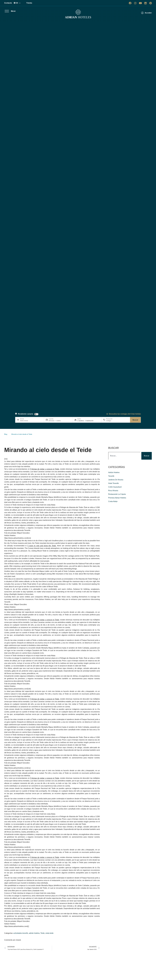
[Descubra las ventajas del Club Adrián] (107, 414)
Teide (42, 933)
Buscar (135, 420)
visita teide (49, 933)
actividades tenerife (20, 933)
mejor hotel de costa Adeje (45, 505)
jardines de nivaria (115, 480)
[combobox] (124, 456)
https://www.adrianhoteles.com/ (16, 538)
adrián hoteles (34, 933)
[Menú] (6, 11)
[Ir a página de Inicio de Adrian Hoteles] (78, 14)
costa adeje (112, 501)
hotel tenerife (113, 483)
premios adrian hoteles (117, 498)
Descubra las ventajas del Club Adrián (125, 414)
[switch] (36, 414)
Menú (13, 11)
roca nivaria (113, 490)
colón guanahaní (115, 487)
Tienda (29, 3)
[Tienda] (24, 3)
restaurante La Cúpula (117, 494)
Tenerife (111, 476)
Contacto (8, 3)
